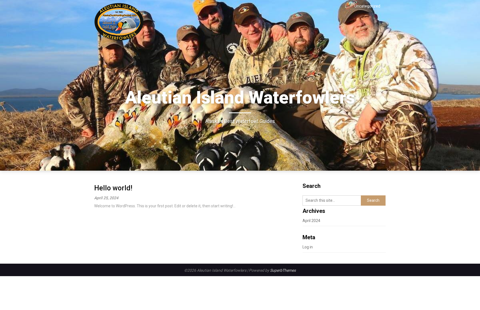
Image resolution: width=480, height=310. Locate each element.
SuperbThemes (283, 270)
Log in (307, 247)
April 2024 (311, 220)
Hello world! (113, 188)
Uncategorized (367, 6)
